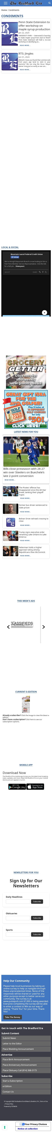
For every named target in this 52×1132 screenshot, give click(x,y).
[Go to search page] (49, 3)
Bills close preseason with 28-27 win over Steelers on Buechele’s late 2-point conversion (24, 472)
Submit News (9, 1038)
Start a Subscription (13, 1080)
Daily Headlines (14, 897)
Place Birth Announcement (16, 1059)
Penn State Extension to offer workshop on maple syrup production (34, 25)
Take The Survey (12, 1017)
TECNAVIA (14, 1106)
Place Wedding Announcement (18, 1049)
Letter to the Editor (12, 1043)
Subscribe (37, 902)
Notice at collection (28, 1128)
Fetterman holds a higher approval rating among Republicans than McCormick (32, 549)
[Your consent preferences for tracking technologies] (4, 1127)
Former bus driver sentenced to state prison (33, 506)
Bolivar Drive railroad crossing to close (33, 519)
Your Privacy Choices (36, 1124)
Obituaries (11, 913)
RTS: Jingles (26, 53)
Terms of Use (44, 1101)
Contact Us (8, 1091)
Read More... (25, 45)
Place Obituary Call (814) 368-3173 (20, 1070)
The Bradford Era (19, 1101)
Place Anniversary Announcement (20, 1064)
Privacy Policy (9, 1104)
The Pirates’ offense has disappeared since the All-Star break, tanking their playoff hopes (32, 491)
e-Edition (7, 1086)
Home (4, 10)
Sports (9, 930)
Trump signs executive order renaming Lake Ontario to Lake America (32, 534)
